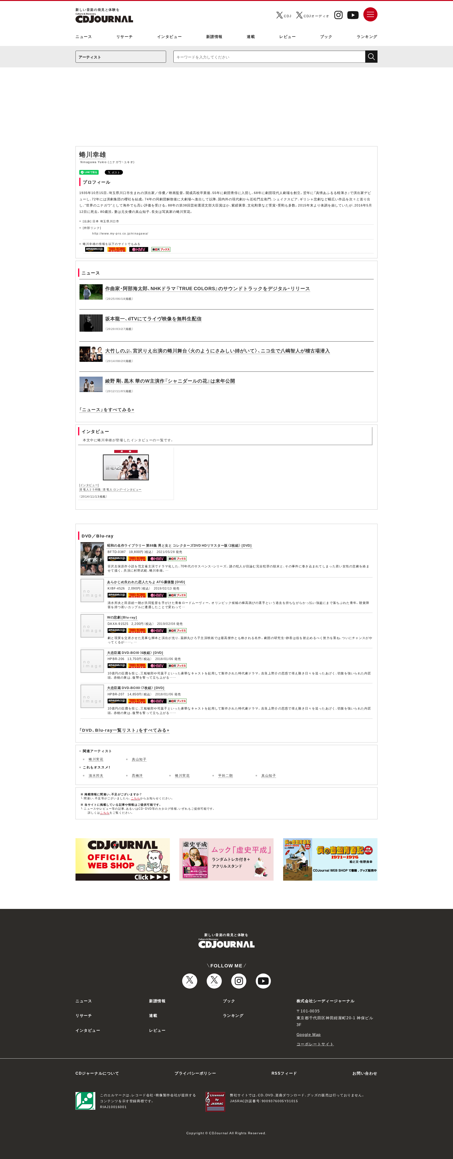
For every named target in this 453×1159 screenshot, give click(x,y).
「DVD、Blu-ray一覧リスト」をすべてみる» (124, 730)
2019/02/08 (166, 623)
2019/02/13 (163, 588)
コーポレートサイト (315, 1044)
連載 (251, 36)
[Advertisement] (226, 109)
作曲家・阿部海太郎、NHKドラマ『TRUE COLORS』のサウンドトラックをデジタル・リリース (207, 288)
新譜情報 (214, 36)
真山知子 (139, 759)
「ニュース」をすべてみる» (106, 409)
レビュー (287, 36)
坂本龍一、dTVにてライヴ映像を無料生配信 (153, 318)
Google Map (309, 1034)
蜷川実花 (96, 759)
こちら (135, 798)
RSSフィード (284, 1073)
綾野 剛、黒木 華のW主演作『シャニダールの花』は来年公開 (170, 380)
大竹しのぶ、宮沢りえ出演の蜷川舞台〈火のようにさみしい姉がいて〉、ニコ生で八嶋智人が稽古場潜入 (217, 350)
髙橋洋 (137, 775)
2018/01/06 (164, 658)
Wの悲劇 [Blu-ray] (122, 617)
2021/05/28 (166, 551)
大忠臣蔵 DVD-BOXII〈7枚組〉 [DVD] (135, 687)
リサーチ (124, 36)
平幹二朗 (225, 775)
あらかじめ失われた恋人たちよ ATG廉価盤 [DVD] (146, 581)
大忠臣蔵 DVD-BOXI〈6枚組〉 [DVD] (135, 652)
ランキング (367, 36)
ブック (326, 36)
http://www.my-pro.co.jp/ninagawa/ (120, 233)
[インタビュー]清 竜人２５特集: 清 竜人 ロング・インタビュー (110, 487)
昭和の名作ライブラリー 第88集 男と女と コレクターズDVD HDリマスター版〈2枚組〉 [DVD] (179, 545)
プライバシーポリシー (195, 1073)
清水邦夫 (96, 775)
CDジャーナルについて (97, 1073)
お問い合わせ (365, 1073)
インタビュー (169, 36)
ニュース (84, 36)
